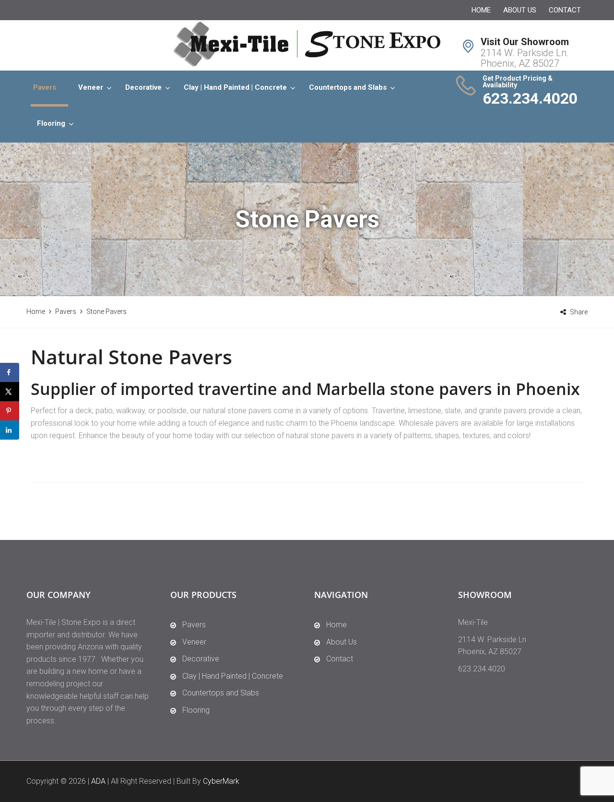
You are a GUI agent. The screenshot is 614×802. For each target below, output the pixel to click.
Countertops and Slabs (348, 87)
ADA (98, 781)
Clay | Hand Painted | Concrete (235, 87)
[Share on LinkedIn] (9, 430)
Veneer (90, 87)
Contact (565, 10)
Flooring (51, 123)
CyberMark (221, 781)
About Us (519, 10)
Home (481, 10)
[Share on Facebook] (9, 372)
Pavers (44, 87)
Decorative (143, 87)
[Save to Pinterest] (9, 410)
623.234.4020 (530, 98)
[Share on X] (9, 391)
